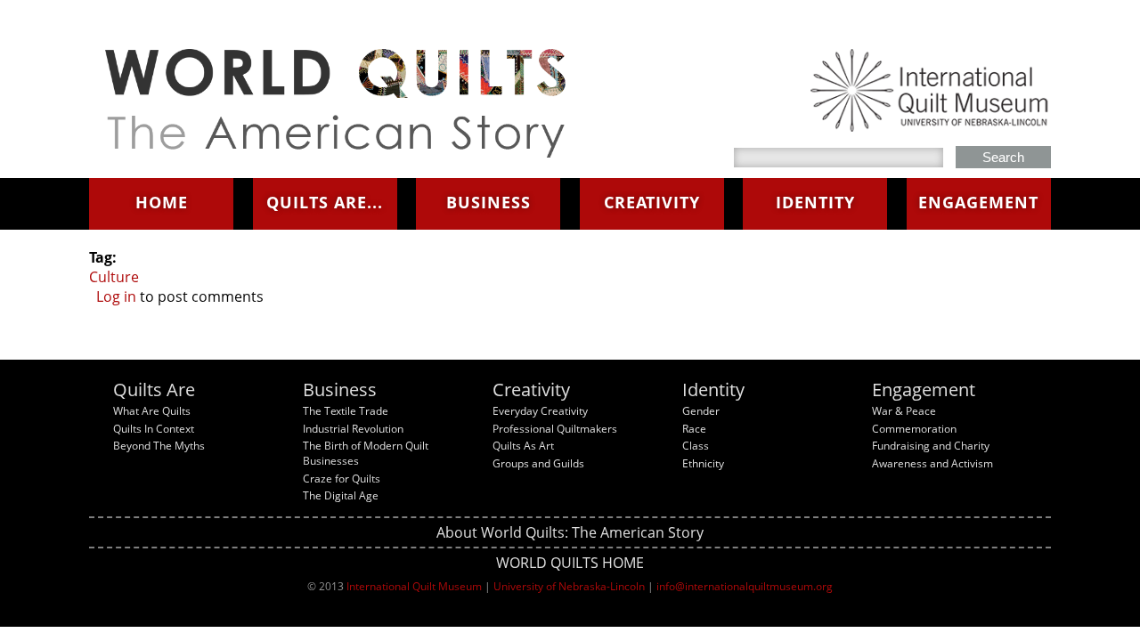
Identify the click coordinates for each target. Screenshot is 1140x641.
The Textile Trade (345, 410)
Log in (116, 296)
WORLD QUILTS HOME (570, 562)
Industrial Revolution (353, 428)
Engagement (978, 202)
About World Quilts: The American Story (570, 532)
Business (488, 202)
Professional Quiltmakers (555, 428)
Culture (114, 277)
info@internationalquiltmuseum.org (744, 586)
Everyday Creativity (540, 410)
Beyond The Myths (159, 445)
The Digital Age (341, 495)
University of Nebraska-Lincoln (569, 586)
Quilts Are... (324, 202)
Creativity (652, 202)
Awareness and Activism (932, 463)
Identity (815, 202)
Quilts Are (154, 389)
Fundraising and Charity (930, 445)
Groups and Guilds (538, 463)
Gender (701, 410)
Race (694, 428)
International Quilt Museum (414, 586)
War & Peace (904, 410)
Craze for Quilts (341, 478)
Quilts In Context (153, 428)
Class (695, 445)
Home (161, 202)
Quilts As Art (523, 445)
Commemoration (914, 428)
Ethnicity (703, 463)
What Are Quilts (152, 410)
